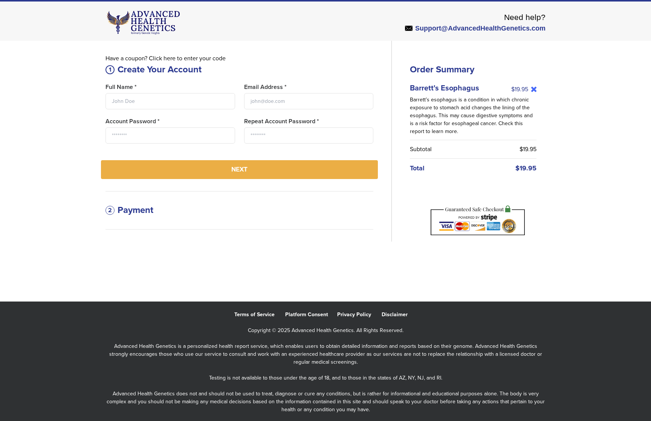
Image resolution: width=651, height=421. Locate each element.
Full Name (121, 87)
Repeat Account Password (281, 121)
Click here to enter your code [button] (187, 58)
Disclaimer (399, 314)
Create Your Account (155, 69)
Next (239, 169)
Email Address (265, 87)
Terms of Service (259, 314)
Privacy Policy (359, 314)
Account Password (132, 121)
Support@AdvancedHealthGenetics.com (480, 28)
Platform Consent (311, 314)
